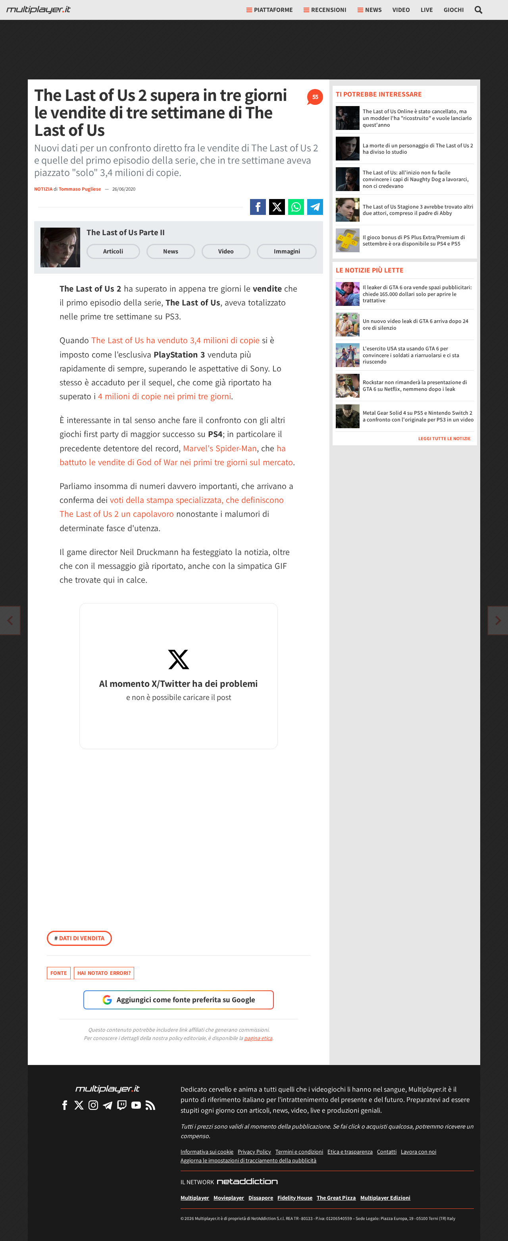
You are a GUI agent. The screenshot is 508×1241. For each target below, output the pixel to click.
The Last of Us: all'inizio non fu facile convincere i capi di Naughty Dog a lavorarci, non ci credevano (416, 179)
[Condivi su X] (277, 207)
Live (427, 10)
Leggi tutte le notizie (444, 439)
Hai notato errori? (104, 972)
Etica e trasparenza (350, 1151)
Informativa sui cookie (207, 1151)
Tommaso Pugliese (80, 189)
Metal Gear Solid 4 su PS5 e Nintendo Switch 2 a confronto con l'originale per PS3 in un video (418, 416)
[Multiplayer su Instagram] (93, 1105)
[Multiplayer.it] (38, 10)
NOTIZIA (43, 189)
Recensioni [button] (328, 10)
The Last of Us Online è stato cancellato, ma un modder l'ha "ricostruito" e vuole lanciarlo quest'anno (417, 118)
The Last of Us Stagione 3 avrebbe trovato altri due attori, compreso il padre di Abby (418, 210)
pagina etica (258, 1038)
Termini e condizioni (299, 1151)
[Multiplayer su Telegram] (107, 1105)
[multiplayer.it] (107, 1088)
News (170, 251)
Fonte (58, 972)
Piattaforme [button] (273, 10)
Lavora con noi (418, 1151)
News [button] (373, 10)
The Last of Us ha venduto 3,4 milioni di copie (175, 340)
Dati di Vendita (79, 938)
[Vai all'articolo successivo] (10, 620)
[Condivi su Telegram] (315, 207)
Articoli (113, 251)
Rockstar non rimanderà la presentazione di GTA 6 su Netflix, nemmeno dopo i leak (415, 386)
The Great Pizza (336, 1197)
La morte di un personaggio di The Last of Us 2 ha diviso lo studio (418, 149)
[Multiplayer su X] (79, 1105)
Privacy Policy (254, 1151)
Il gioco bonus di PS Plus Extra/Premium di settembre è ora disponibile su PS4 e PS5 (414, 240)
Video (401, 10)
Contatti (386, 1151)
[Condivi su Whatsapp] (296, 207)
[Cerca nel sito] (479, 10)
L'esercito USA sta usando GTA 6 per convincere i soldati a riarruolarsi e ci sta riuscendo (411, 355)
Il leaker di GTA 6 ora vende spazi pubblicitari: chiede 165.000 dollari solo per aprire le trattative (417, 294)
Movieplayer (229, 1197)
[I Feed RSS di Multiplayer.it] (150, 1105)
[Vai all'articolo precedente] (498, 620)
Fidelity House (294, 1197)
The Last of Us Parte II (126, 232)
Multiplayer (195, 1197)
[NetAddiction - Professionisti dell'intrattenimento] (247, 1182)
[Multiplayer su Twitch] (122, 1105)
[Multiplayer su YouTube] (136, 1105)
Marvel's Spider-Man (220, 448)
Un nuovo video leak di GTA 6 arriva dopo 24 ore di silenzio (415, 325)
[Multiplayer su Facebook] (64, 1105)
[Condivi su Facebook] (258, 207)
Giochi (454, 10)
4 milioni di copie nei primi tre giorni (164, 396)
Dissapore (260, 1197)
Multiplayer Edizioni (385, 1197)
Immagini (287, 251)
